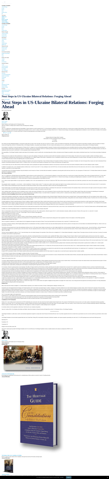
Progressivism (4, 36)
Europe (3, 41)
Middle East (4, 16)
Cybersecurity (4, 48)
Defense (3, 18)
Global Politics (4, 20)
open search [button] (5, 94)
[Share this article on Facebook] (3, 132)
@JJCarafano (4, 122)
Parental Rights (4, 85)
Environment (4, 61)
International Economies (6, 90)
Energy (3, 60)
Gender (3, 81)
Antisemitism (4, 39)
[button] (2, 13)
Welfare (3, 78)
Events (3, 8)
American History (5, 22)
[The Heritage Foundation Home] (7, 4)
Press (3, 29)
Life (2, 83)
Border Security (5, 19)
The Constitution (5, 70)
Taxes (3, 56)
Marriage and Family (5, 84)
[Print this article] (10, 132)
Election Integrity (5, 67)
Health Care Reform (5, 75)
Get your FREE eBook (6, 376)
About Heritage (4, 6)
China (3, 40)
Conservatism (4, 34)
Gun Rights (4, 68)
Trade (3, 92)
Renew (3, 9)
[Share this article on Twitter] (2, 132)
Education (3, 73)
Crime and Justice (5, 66)
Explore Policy (4, 12)
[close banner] (107, 477)
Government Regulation (6, 74)
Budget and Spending (5, 53)
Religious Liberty (5, 87)
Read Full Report (5, 343)
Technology (4, 77)
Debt (2, 54)
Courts (3, 64)
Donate (8, 94)
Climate (3, 59)
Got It (68, 477)
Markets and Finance (5, 91)
